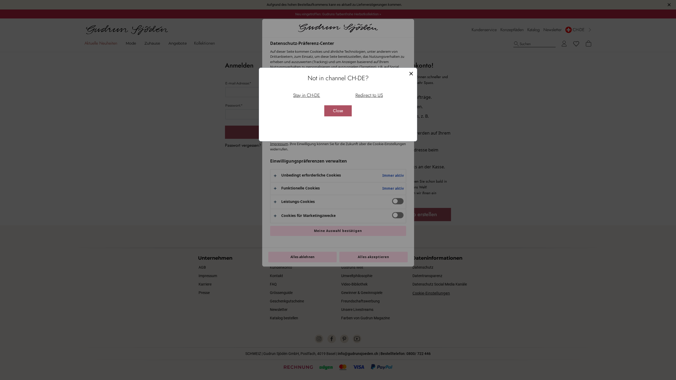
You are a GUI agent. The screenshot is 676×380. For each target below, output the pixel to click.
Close (338, 111)
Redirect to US (369, 95)
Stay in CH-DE (306, 95)
